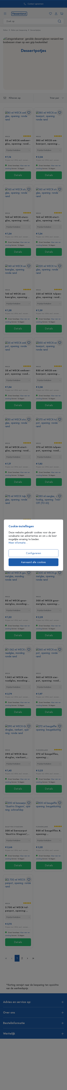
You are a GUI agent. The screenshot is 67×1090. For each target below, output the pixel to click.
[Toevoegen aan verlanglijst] (29, 113)
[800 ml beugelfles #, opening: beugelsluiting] (49, 812)
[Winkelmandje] (61, 13)
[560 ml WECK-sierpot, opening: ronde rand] (49, 659)
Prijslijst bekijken (13, 150)
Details (18, 175)
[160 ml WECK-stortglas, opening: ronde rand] (49, 199)
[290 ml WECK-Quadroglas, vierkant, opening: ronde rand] (18, 735)
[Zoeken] (59, 21)
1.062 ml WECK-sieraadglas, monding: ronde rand (16, 679)
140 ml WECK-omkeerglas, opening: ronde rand (16, 295)
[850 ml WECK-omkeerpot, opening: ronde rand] (49, 352)
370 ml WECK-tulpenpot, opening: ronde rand (48, 449)
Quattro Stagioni (14, 827)
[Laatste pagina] (33, 958)
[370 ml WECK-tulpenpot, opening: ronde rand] (49, 429)
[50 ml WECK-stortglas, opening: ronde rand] (18, 429)
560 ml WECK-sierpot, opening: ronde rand (48, 679)
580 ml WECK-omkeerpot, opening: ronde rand (47, 142)
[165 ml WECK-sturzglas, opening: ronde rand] (18, 199)
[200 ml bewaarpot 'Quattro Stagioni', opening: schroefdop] (18, 812)
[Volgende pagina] (27, 958)
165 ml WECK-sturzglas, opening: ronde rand (17, 219)
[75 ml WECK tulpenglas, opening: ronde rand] (18, 505)
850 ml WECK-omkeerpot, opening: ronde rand (47, 372)
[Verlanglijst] (50, 13)
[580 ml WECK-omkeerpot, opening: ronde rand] (49, 122)
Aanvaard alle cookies (33, 562)
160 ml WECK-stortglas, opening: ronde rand (48, 219)
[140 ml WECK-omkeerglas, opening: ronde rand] (18, 275)
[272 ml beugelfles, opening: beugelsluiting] (49, 735)
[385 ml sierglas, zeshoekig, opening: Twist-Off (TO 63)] (49, 505)
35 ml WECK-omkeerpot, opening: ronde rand (17, 372)
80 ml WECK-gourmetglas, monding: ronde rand (16, 602)
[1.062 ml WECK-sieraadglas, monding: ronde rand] (18, 659)
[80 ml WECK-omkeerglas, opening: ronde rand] (18, 122)
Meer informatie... (18, 542)
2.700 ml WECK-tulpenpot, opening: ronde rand (16, 909)
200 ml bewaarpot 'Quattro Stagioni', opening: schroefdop (17, 832)
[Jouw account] (55, 13)
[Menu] (5, 13)
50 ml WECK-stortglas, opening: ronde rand (17, 449)
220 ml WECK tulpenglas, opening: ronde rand (48, 295)
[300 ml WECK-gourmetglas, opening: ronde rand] (49, 582)
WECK (7, 136)
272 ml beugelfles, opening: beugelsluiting (47, 756)
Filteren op (15, 98)
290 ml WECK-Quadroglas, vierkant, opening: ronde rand (17, 756)
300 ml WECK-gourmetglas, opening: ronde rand (47, 602)
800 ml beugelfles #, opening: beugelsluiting (48, 832)
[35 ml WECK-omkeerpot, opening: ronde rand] (18, 352)
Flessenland (42, 750)
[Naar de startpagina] (19, 13)
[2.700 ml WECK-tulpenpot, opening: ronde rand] (18, 889)
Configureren (33, 553)
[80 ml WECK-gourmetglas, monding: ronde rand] (18, 582)
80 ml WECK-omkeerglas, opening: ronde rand (17, 142)
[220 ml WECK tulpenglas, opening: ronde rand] (49, 275)
